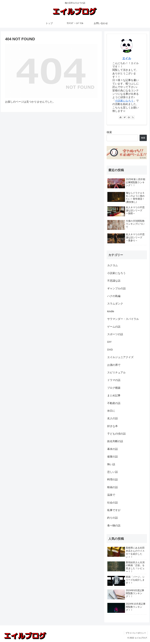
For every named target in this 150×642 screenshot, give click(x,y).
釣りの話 (112, 517)
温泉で (111, 494)
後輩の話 (112, 456)
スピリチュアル (116, 372)
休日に (111, 410)
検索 (109, 132)
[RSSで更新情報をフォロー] (133, 117)
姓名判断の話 (115, 441)
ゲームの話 (113, 326)
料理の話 (112, 479)
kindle (110, 311)
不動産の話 (113, 403)
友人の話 (112, 418)
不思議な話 (113, 280)
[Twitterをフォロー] (124, 117)
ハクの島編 (113, 296)
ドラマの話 (113, 380)
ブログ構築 (113, 387)
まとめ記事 (113, 395)
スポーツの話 (115, 334)
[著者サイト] (120, 117)
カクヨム (112, 265)
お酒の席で (113, 364)
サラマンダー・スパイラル (123, 318)
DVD (110, 349)
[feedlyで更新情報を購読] (129, 117)
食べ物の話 (113, 525)
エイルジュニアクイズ (120, 357)
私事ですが (113, 510)
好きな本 (112, 426)
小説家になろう (124, 100)
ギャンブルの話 (116, 288)
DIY (109, 341)
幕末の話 (112, 449)
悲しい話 (112, 471)
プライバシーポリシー (136, 633)
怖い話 (111, 464)
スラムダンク (115, 303)
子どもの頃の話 (116, 433)
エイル (126, 58)
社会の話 (112, 502)
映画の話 (112, 487)
